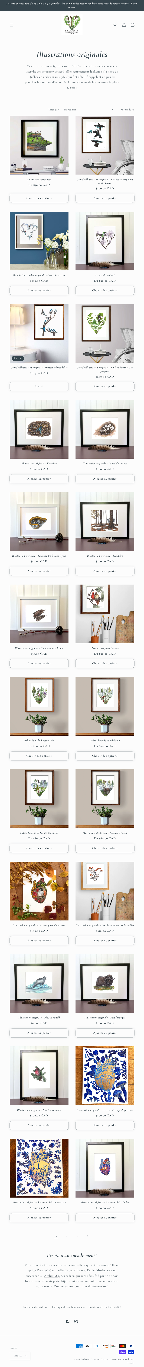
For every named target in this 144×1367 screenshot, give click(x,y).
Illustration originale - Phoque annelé (39, 1017)
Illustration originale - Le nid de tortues (105, 463)
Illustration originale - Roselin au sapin (39, 1110)
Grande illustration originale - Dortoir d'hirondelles (39, 367)
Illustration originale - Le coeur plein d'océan (105, 1202)
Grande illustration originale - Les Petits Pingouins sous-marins (105, 181)
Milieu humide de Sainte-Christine (39, 832)
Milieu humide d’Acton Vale (39, 740)
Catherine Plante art (90, 1359)
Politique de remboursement (68, 1307)
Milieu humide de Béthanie (105, 740)
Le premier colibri (105, 275)
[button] (11, 25)
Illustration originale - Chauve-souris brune (39, 648)
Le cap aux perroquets (39, 179)
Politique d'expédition (35, 1307)
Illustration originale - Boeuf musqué (104, 1017)
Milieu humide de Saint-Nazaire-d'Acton (105, 832)
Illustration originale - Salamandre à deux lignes (39, 555)
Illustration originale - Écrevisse (39, 463)
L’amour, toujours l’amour (105, 648)
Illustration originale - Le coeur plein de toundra (39, 1202)
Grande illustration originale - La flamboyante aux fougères (105, 369)
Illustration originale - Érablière (105, 555)
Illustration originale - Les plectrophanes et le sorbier (105, 925)
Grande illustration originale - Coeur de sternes (39, 275)
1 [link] (56, 1236)
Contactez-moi (64, 1286)
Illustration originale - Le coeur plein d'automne (39, 925)
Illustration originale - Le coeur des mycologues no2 (105, 1110)
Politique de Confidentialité (105, 1307)
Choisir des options (39, 198)
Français (18, 1355)
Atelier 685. (52, 1276)
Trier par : (54, 109)
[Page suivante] (87, 1236)
